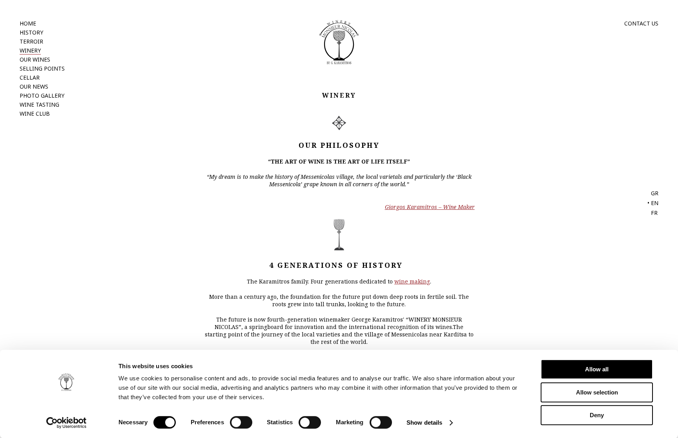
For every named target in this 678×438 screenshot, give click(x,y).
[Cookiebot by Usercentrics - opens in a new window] (66, 423)
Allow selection (597, 392)
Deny (597, 415)
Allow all (597, 369)
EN (654, 203)
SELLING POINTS (42, 68)
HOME (28, 23)
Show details (424, 422)
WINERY (30, 50)
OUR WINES (35, 59)
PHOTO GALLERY (42, 95)
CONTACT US (641, 23)
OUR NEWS (34, 86)
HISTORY (31, 32)
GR (654, 193)
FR (654, 212)
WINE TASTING (39, 104)
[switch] (241, 422)
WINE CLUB (35, 113)
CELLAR (30, 77)
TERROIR (31, 41)
